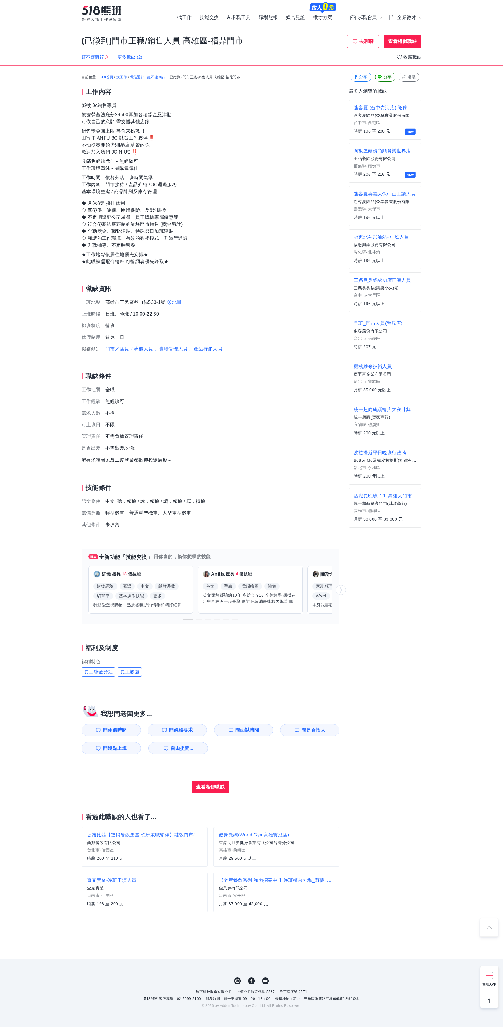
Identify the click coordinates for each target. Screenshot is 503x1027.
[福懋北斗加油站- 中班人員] (385, 249)
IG (237, 980)
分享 (363, 77)
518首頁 (106, 77)
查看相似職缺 (402, 41)
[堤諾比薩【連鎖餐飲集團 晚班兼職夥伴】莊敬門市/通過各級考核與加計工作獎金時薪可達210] (144, 846)
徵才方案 (322, 17)
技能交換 (209, 17)
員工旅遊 (129, 671)
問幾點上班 (115, 748)
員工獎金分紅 (98, 671)
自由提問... (182, 748)
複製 (411, 77)
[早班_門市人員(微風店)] (385, 335)
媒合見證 (295, 17)
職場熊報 (268, 17)
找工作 (184, 17)
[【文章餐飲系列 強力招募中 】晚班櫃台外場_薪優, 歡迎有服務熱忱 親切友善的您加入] (276, 892)
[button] (188, 619)
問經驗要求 (181, 729)
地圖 (177, 302)
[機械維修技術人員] (385, 378)
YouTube (265, 980)
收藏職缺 (412, 56)
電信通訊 (137, 77)
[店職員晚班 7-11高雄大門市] (385, 507)
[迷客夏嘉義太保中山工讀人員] (385, 206)
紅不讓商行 (156, 77)
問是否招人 (313, 729)
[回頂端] (489, 927)
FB (251, 980)
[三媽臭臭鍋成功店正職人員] (385, 292)
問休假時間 (115, 729)
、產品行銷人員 (205, 348)
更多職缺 (130, 56)
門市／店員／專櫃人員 (129, 348)
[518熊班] (102, 13)
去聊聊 (366, 41)
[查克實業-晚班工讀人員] (144, 892)
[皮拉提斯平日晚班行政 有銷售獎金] (385, 464)
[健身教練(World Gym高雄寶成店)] (276, 846)
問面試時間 (247, 729)
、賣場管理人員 (171, 348)
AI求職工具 (239, 17)
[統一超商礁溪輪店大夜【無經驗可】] (385, 421)
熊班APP (489, 984)
